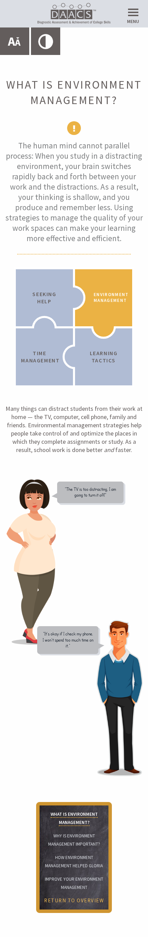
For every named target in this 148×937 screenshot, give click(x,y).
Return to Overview (74, 900)
